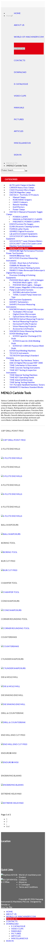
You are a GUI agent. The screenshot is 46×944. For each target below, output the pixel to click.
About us (23, 882)
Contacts (23, 879)
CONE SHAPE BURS (10, 601)
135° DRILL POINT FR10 (12, 430)
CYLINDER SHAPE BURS (12, 659)
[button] (11, 179)
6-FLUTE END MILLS (10, 506)
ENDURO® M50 (8, 753)
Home (9, 15)
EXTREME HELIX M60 (11, 793)
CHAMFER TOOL (9, 583)
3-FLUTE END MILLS (10, 467)
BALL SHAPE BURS (9, 525)
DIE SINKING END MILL (12, 695)
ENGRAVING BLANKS (11, 775)
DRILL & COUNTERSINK (12, 713)
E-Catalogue (24, 884)
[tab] (23, 179)
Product (22, 877)
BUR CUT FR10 (8, 561)
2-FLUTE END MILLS (10, 449)
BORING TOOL (8, 543)
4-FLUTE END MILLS (10, 485)
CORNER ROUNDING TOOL (14, 619)
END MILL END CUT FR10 (13, 735)
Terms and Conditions (28, 887)
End (7, 826)
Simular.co (5, 904)
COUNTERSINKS (9, 637)
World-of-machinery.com (30, 875)
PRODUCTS (11, 163)
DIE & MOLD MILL (9, 677)
